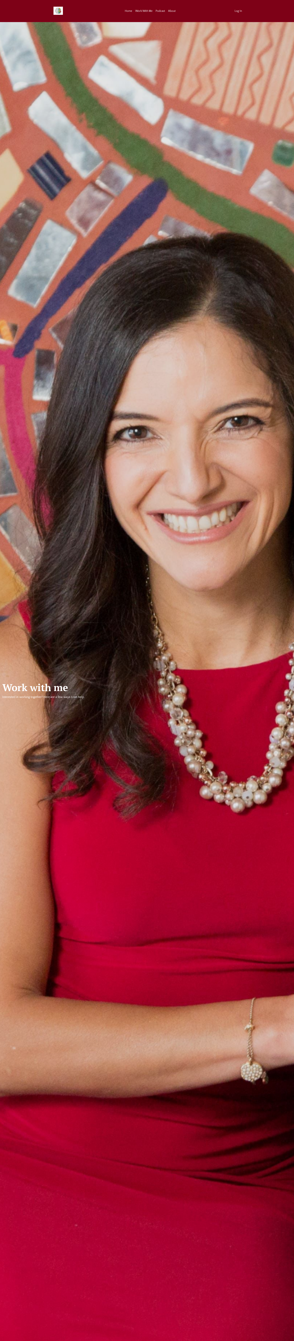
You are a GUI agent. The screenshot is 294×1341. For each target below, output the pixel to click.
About (172, 11)
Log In (238, 11)
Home (128, 11)
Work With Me (144, 11)
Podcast (160, 11)
